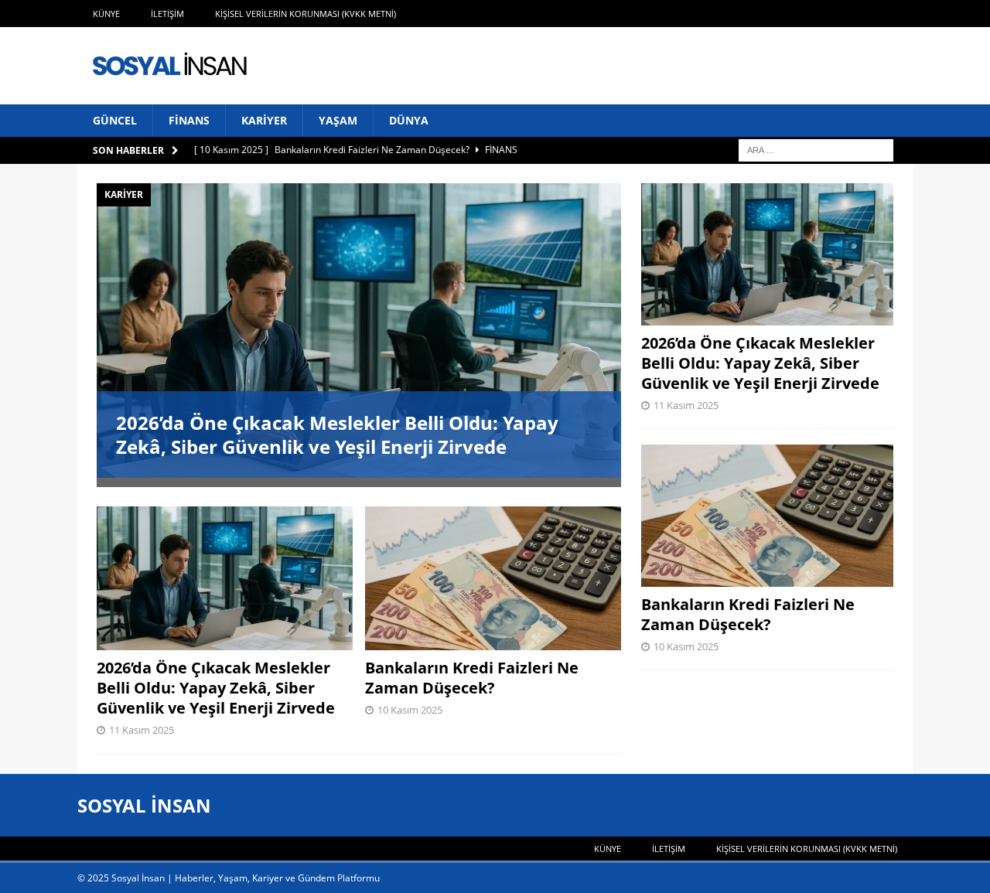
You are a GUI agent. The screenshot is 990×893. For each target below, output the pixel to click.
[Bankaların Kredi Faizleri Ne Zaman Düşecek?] (493, 578)
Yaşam (338, 120)
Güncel (115, 120)
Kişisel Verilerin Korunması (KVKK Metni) (305, 13)
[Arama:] (816, 149)
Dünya (408, 120)
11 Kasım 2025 (141, 730)
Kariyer (264, 120)
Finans (189, 120)
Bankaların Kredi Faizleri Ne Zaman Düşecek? (472, 677)
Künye (106, 13)
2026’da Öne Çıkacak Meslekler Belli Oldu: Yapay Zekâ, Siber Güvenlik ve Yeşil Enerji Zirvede (337, 434)
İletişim (167, 13)
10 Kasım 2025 (409, 710)
